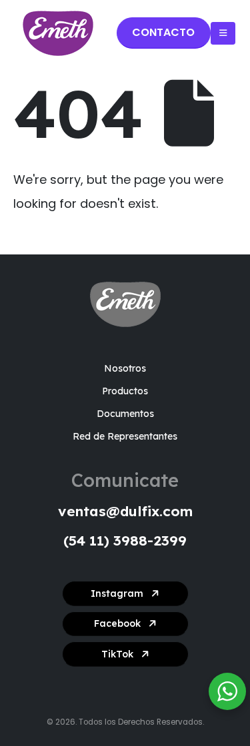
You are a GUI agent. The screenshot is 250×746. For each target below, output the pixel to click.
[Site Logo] (58, 33)
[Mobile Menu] (223, 33)
